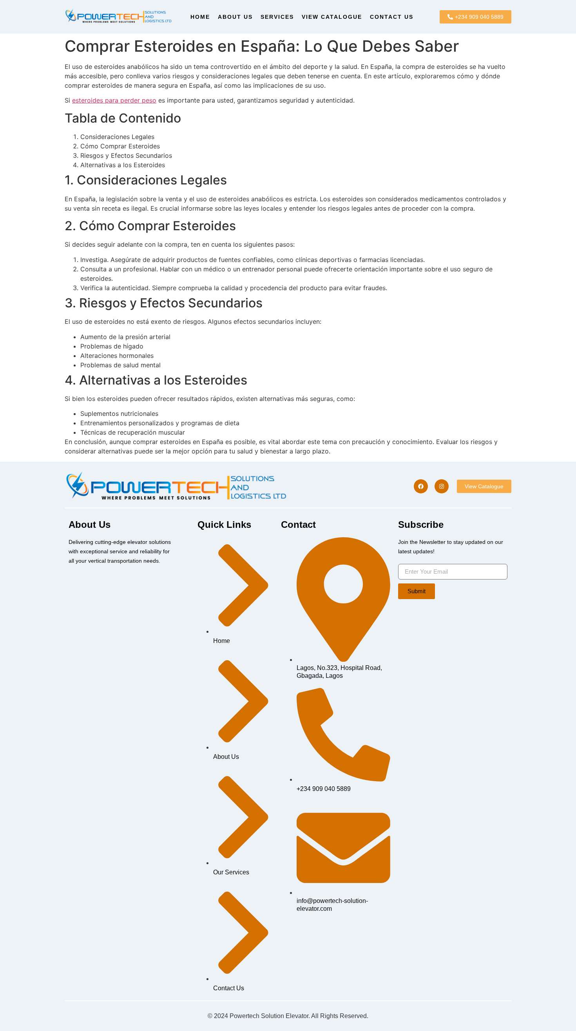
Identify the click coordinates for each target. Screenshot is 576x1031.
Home (200, 17)
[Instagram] (441, 486)
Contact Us (391, 17)
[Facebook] (420, 486)
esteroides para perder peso (114, 100)
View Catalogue (332, 17)
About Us (235, 17)
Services (277, 17)
